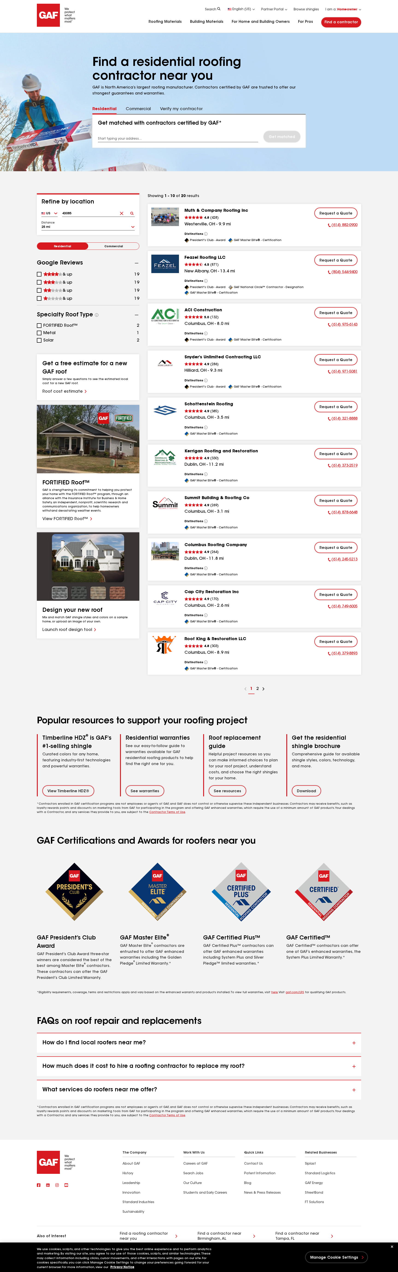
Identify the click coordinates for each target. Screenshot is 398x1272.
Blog (247, 1183)
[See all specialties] (97, 315)
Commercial (113, 246)
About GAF (131, 1164)
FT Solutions (314, 1202)
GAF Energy (314, 1183)
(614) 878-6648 (342, 513)
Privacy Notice (122, 1267)
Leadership (131, 1183)
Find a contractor (341, 22)
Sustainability (133, 1212)
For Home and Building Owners (261, 22)
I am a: (341, 9)
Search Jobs (193, 1173)
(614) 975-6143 (342, 325)
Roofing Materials (165, 22)
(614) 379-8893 (342, 654)
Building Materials (206, 22)
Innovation (131, 1193)
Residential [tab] (104, 109)
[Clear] (121, 212)
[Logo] (56, 26)
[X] (48, 1185)
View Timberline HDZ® (68, 791)
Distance (48, 222)
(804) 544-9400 (342, 272)
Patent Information (259, 1173)
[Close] (392, 1247)
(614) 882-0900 (342, 225)
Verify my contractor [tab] (181, 109)
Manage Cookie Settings (334, 1258)
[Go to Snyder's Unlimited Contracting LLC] (165, 363)
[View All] (206, 234)
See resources (227, 791)
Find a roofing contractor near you (144, 1236)
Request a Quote (335, 213)
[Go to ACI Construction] (165, 316)
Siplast (310, 1164)
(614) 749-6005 (342, 607)
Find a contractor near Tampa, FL (297, 1236)
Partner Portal (272, 9)
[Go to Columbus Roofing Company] (165, 551)
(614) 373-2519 (342, 466)
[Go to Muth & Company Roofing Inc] (165, 217)
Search (210, 9)
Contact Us (253, 1164)
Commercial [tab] (138, 109)
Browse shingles (306, 9)
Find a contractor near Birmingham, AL (219, 1236)
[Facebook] (39, 1185)
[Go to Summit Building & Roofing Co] (165, 504)
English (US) (241, 9)
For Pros (305, 22)
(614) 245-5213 (342, 560)
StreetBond (314, 1193)
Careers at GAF (195, 1164)
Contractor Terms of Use (167, 812)
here (274, 992)
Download (306, 791)
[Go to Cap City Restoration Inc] (165, 598)
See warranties (145, 791)
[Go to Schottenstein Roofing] (165, 410)
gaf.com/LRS (295, 992)
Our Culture (192, 1183)
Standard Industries (138, 1202)
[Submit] (132, 212)
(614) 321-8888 (342, 419)
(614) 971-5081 (342, 372)
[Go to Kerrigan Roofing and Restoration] (165, 457)
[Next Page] (263, 690)
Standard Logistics (320, 1173)
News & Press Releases (262, 1193)
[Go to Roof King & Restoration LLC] (165, 645)
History (128, 1173)
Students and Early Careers (205, 1193)
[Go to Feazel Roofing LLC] (165, 264)
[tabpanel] (199, 131)
